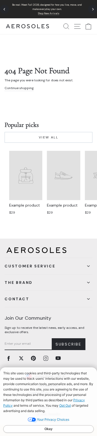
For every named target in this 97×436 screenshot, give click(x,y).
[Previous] (4, 9)
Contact (17, 299)
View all (48, 137)
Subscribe (69, 344)
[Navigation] (48, 9)
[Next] (92, 9)
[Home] (27, 26)
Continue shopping (19, 88)
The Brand (19, 282)
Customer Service (30, 266)
